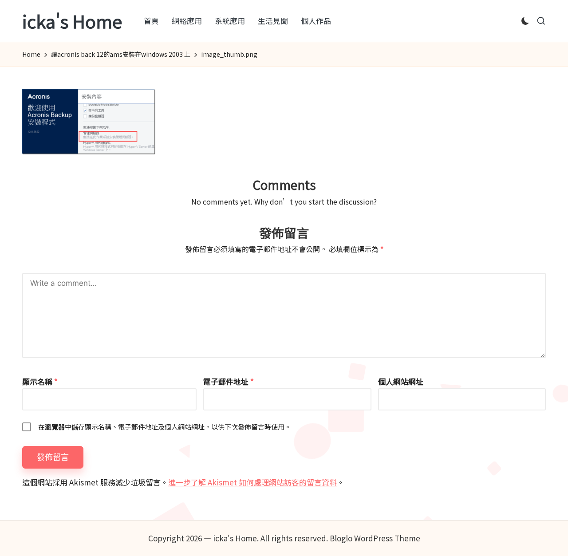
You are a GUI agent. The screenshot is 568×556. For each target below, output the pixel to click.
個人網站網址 (400, 381)
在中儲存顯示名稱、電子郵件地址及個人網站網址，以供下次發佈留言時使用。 (164, 426)
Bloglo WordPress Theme (375, 538)
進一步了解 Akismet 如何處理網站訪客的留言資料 (252, 482)
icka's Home (72, 21)
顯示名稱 (40, 381)
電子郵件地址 (228, 381)
